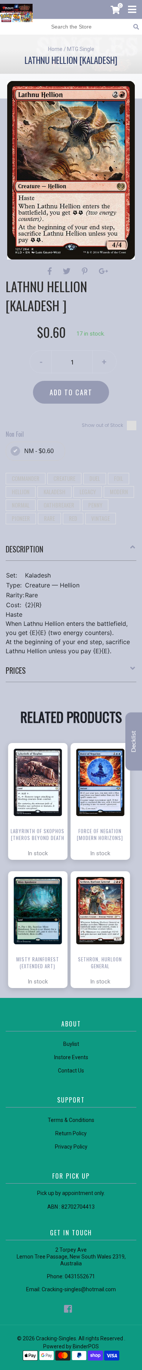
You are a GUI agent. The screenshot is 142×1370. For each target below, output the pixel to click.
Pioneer (21, 518)
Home (55, 49)
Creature (64, 478)
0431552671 (80, 1276)
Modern (119, 491)
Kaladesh (55, 491)
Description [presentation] (24, 549)
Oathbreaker (59, 505)
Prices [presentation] (16, 670)
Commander (25, 478)
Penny (95, 505)
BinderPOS (86, 1346)
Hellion (21, 491)
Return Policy (71, 1133)
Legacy (88, 491)
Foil (118, 478)
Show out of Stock (102, 425)
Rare (49, 518)
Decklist (134, 741)
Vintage (100, 518)
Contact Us (71, 1071)
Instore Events (71, 1057)
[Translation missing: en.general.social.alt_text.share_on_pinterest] (86, 271)
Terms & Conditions (71, 1120)
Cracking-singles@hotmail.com (79, 1289)
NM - (39, 451)
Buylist (71, 1044)
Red (73, 518)
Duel (94, 478)
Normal (21, 505)
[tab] (71, 552)
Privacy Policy (71, 1147)
